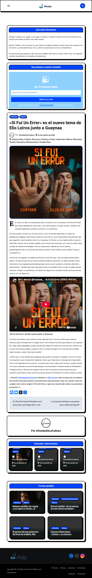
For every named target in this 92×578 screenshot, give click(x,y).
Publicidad (81, 574)
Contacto (71, 574)
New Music (78, 139)
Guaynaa (45, 139)
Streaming (21, 142)
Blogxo (35, 569)
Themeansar (11, 572)
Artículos (14, 117)
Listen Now (61, 139)
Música (23, 117)
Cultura (28, 139)
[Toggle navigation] (8, 5)
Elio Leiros (37, 139)
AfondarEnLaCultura (26, 135)
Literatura (71, 568)
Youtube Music (45, 142)
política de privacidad (46, 105)
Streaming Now (32, 142)
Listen (53, 139)
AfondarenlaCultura (27, 377)
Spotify (13, 142)
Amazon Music (18, 139)
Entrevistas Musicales (70, 499)
